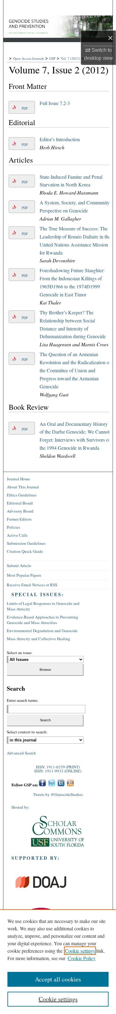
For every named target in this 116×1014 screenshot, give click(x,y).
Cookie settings (80, 950)
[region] (58, 961)
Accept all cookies (58, 979)
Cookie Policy (82, 958)
